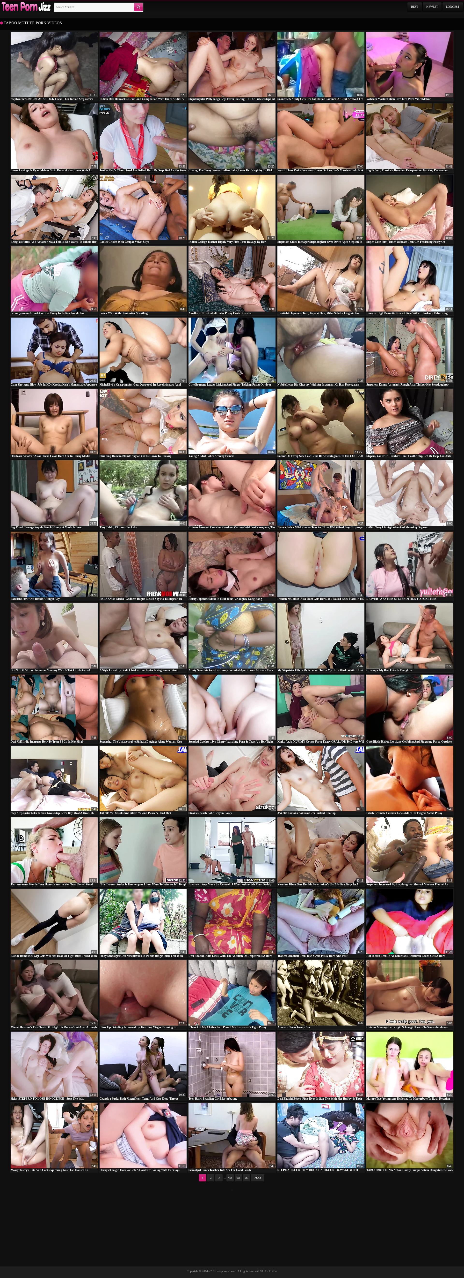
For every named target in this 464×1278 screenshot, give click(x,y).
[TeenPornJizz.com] (25, 7)
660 (238, 1177)
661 (246, 1177)
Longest (452, 6)
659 (230, 1177)
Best (414, 6)
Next (257, 1177)
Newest (432, 6)
